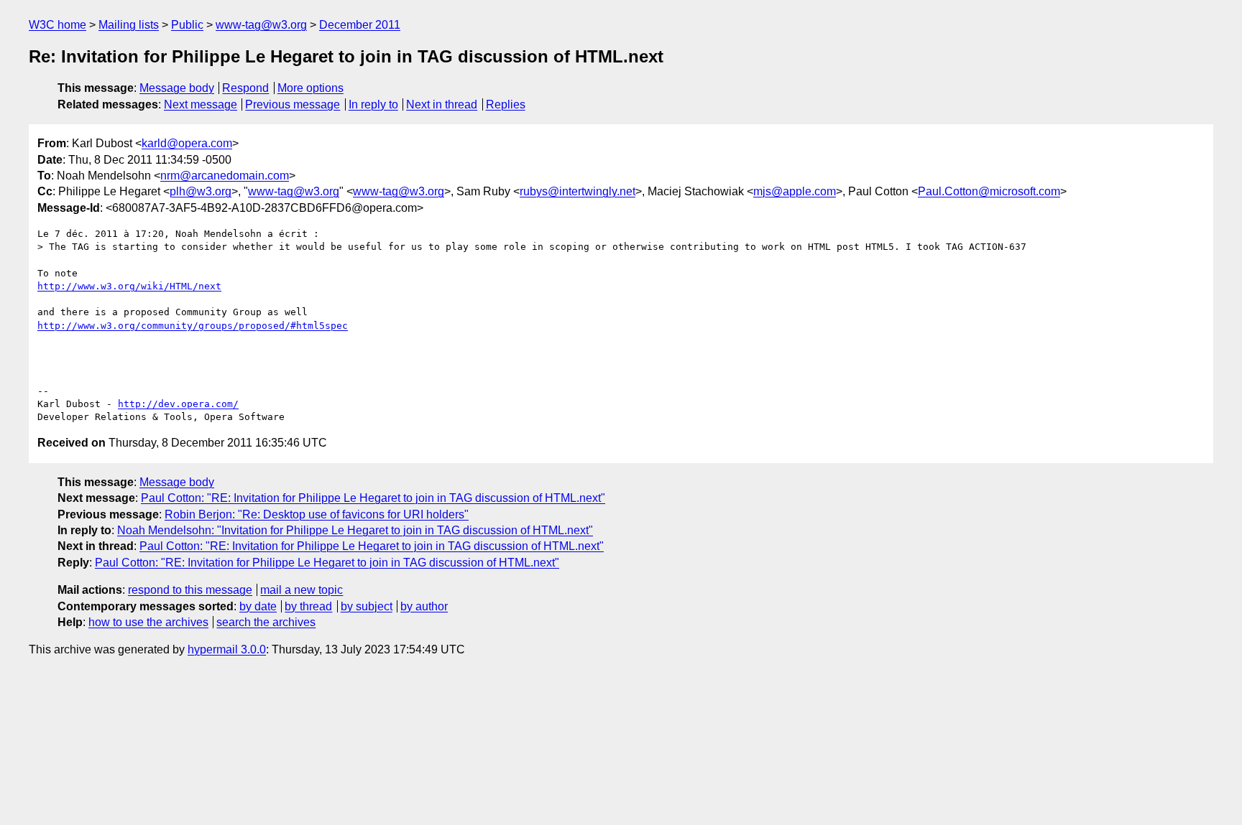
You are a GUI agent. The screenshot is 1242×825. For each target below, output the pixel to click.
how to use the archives (148, 622)
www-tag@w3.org (261, 25)
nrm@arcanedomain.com (224, 175)
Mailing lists (128, 25)
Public (187, 25)
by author (424, 606)
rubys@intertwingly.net (577, 191)
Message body (176, 88)
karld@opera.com (187, 143)
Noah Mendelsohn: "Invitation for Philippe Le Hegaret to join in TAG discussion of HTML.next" (355, 530)
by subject (366, 606)
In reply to (373, 104)
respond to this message (190, 590)
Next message (200, 104)
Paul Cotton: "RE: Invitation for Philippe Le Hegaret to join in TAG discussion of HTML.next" (373, 498)
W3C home (57, 25)
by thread (308, 606)
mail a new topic (301, 590)
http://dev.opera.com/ (178, 403)
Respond (245, 88)
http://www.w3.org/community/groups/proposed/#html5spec (192, 325)
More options (310, 88)
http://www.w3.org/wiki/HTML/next (129, 286)
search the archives (266, 622)
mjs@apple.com (794, 191)
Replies (505, 104)
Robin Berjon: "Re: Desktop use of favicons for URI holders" (317, 514)
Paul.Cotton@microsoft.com (989, 191)
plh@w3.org (200, 191)
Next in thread (441, 104)
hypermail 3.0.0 (227, 649)
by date (258, 606)
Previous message (292, 104)
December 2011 (359, 25)
